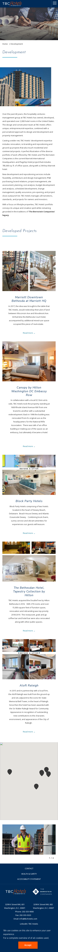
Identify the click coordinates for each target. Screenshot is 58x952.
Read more (28, 333)
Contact (29, 868)
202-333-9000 (28, 911)
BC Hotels (33, 923)
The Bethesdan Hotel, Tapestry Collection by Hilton (29, 591)
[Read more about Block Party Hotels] (29, 475)
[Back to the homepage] (12, 3)
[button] (36, 786)
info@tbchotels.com (28, 918)
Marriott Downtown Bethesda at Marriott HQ (29, 299)
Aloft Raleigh (29, 685)
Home (5, 44)
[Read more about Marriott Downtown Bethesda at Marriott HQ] (29, 271)
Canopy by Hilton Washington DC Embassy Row (29, 391)
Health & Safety (29, 873)
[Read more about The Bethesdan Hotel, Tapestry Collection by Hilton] (29, 562)
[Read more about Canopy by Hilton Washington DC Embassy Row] (29, 361)
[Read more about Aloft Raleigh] (29, 659)
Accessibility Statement (29, 879)
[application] (29, 938)
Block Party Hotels (29, 501)
